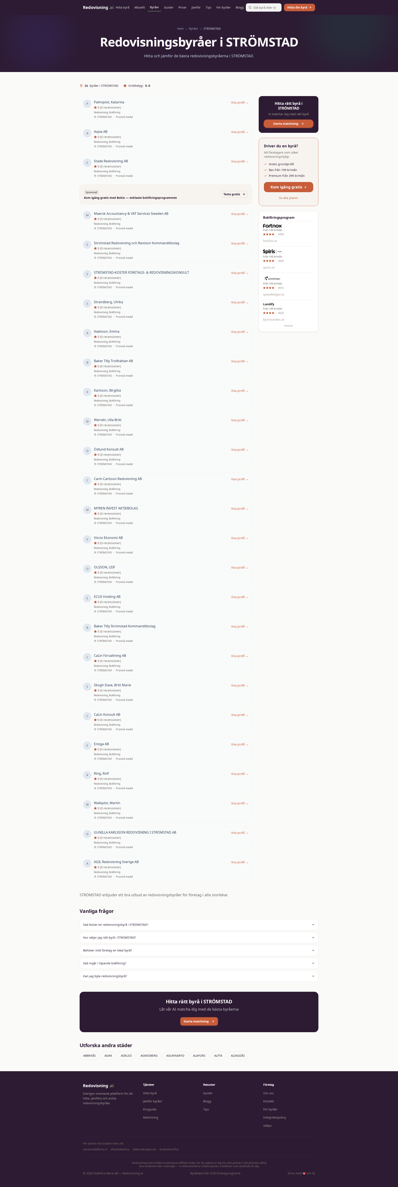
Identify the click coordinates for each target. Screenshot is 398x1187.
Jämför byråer (152, 1101)
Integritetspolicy (274, 1117)
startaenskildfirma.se (95, 1149)
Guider (169, 7)
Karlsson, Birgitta (107, 390)
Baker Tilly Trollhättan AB (113, 361)
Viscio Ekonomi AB (108, 537)
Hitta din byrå (297, 7)
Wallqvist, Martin (107, 803)
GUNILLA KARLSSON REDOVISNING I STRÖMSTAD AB (135, 832)
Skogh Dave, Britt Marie (112, 685)
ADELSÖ (126, 1056)
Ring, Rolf (101, 773)
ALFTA (218, 1056)
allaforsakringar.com (144, 1149)
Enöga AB (101, 744)
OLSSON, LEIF (104, 567)
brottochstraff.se (169, 1149)
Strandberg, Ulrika (108, 302)
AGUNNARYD (175, 1056)
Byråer (154, 7)
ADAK (108, 1056)
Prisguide (149, 1109)
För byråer (223, 7)
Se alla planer (288, 198)
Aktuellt (139, 7)
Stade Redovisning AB (111, 161)
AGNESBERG (149, 1056)
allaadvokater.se (120, 1149)
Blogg (240, 7)
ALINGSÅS (238, 1056)
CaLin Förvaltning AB (110, 655)
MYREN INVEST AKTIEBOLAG (116, 508)
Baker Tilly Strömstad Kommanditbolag (124, 626)
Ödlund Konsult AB (109, 449)
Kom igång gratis (286, 186)
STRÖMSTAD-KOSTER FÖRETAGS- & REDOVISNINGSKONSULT (141, 272)
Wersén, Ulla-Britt (107, 420)
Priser (182, 7)
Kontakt (268, 1101)
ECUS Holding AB (107, 596)
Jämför (196, 7)
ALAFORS (199, 1056)
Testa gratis (231, 194)
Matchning (150, 1117)
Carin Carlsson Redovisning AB (118, 478)
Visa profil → (240, 102)
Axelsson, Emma (106, 331)
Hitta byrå (122, 7)
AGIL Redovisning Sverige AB (116, 862)
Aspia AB (100, 131)
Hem (180, 29)
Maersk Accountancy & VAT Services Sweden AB (131, 213)
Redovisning (98, 1085)
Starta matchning (285, 124)
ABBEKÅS (89, 1056)
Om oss (268, 1093)
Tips (208, 7)
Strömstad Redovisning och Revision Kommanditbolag (136, 243)
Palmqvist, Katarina (109, 102)
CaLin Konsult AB (107, 714)
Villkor (267, 1126)
